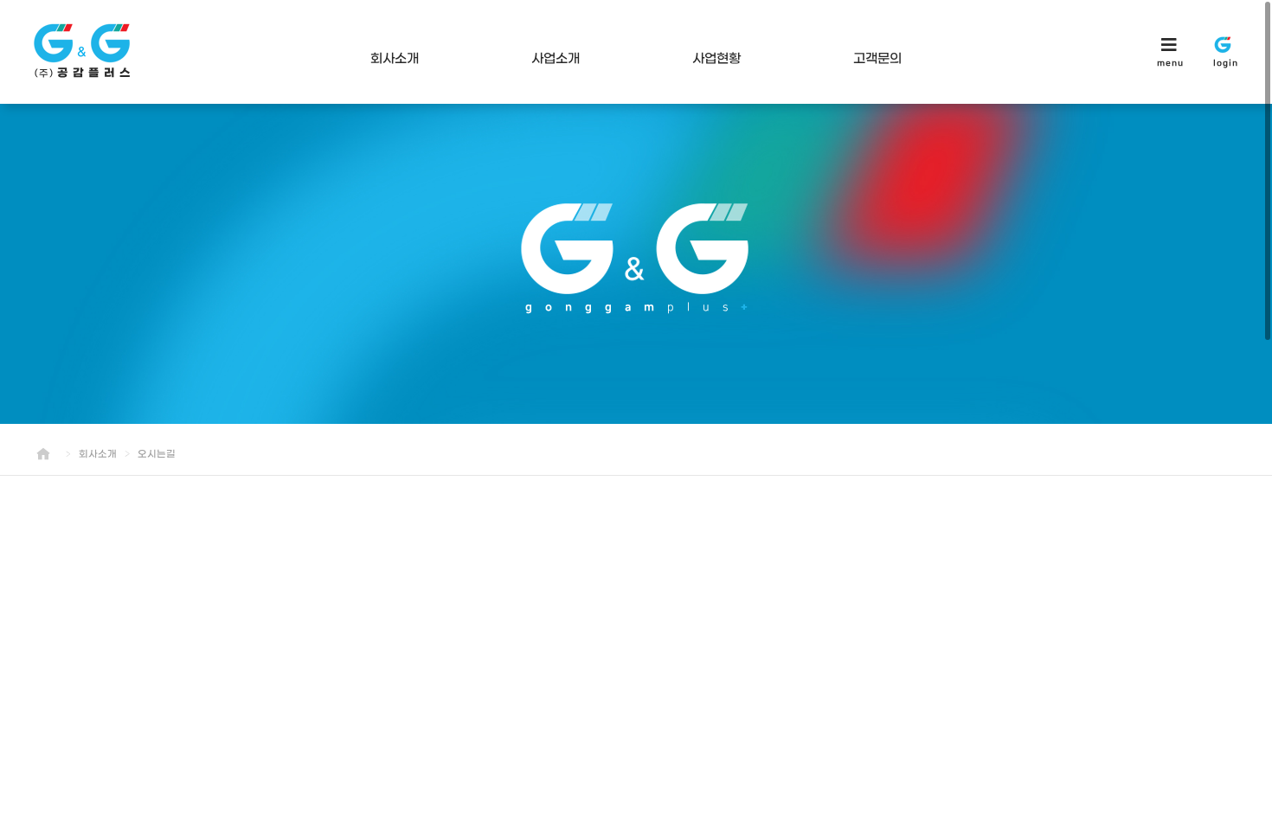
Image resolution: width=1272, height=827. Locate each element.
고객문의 (877, 59)
